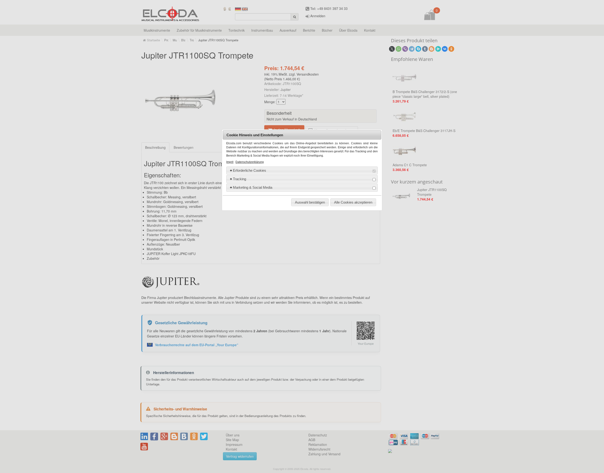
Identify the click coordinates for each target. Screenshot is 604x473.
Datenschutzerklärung (249, 162)
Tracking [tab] (239, 179)
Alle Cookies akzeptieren (353, 202)
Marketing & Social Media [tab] (252, 187)
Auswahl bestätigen (310, 202)
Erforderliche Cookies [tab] (249, 170)
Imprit (229, 162)
